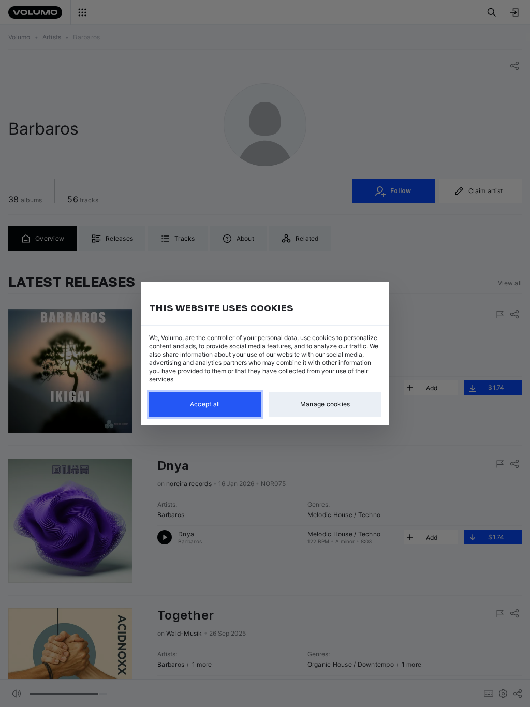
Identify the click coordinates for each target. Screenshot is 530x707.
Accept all (205, 404)
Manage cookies (325, 404)
